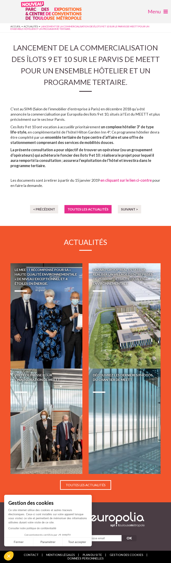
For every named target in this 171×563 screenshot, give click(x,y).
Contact (31, 555)
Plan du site (92, 555)
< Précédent (44, 209)
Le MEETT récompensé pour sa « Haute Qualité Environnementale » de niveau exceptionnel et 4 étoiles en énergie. (46, 316)
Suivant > (129, 209)
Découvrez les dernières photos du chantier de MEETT (125, 421)
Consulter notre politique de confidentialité (32, 528)
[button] (9, 556)
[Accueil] (53, 11)
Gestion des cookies (126, 555)
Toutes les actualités (88, 209)
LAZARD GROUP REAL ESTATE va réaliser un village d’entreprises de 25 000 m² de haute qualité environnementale (125, 316)
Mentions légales (60, 555)
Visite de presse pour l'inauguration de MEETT (46, 421)
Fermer (19, 542)
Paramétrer (47, 542)
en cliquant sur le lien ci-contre (126, 180)
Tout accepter (77, 542)
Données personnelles (86, 558)
